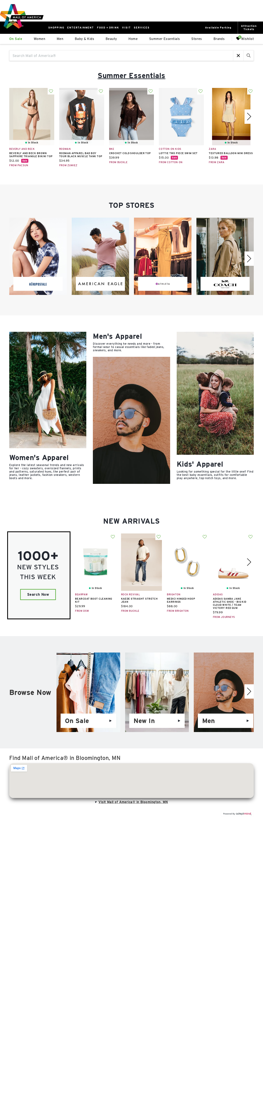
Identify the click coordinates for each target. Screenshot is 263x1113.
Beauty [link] (111, 39)
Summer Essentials (131, 75)
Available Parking (218, 27)
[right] (249, 116)
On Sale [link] (15, 39)
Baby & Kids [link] (84, 39)
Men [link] (60, 39)
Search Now (38, 594)
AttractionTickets (249, 27)
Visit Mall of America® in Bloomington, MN (133, 802)
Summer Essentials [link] (164, 39)
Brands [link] (219, 39)
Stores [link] (196, 39)
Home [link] (133, 39)
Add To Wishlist (51, 91)
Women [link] (39, 39)
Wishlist (247, 39)
